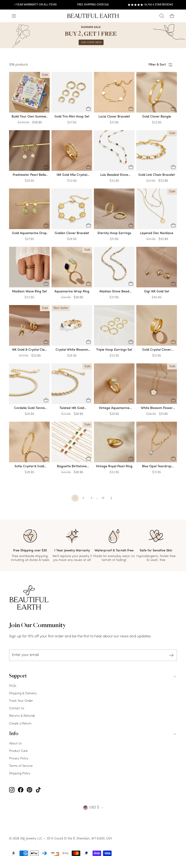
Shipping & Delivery (23, 693)
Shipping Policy (19, 773)
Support (18, 676)
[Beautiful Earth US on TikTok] (38, 790)
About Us (15, 743)
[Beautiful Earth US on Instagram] (12, 790)
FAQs (12, 686)
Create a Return (20, 723)
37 (103, 498)
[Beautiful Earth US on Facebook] (20, 790)
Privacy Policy (18, 758)
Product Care (18, 751)
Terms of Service (21, 766)
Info (13, 734)
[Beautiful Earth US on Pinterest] (29, 790)
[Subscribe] (171, 655)
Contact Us (16, 708)
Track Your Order (21, 700)
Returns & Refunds (22, 715)
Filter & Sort (157, 64)
